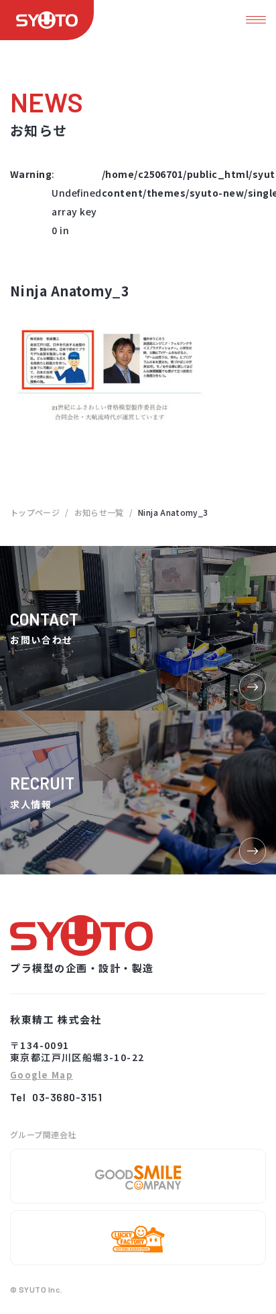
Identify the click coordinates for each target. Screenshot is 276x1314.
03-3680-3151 (67, 1097)
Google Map (41, 1075)
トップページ (35, 512)
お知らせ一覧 (99, 512)
